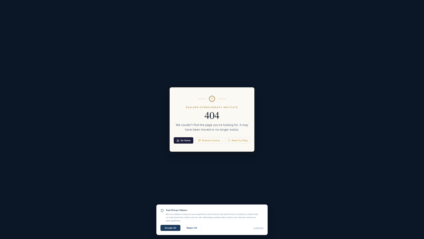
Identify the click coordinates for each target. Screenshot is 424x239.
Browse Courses (211, 140)
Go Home (185, 140)
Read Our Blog (240, 140)
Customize (258, 228)
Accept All (170, 227)
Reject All (191, 227)
